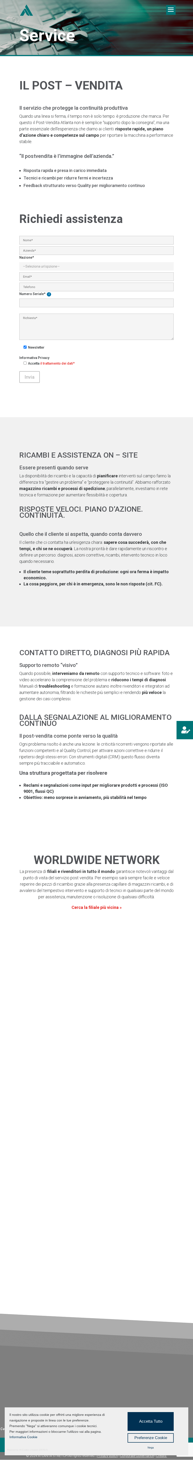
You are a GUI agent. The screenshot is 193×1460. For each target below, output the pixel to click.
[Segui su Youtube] (135, 1068)
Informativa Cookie (23, 1437)
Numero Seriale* (32, 294)
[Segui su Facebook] (104, 1068)
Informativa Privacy (34, 358)
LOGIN (34, 1080)
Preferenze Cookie (150, 1438)
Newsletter (36, 347)
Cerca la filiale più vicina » (97, 907)
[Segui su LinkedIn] (125, 1068)
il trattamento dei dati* (57, 363)
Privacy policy (107, 1456)
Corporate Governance (137, 1456)
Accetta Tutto (150, 1421)
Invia (29, 377)
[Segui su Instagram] (114, 1068)
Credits (161, 1456)
